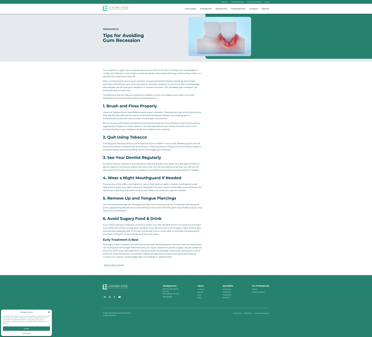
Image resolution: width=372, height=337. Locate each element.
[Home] (116, 9)
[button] (49, 312)
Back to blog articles (114, 265)
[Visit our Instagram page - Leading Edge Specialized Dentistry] (110, 297)
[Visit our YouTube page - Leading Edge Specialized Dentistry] (119, 297)
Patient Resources (237, 2)
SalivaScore (226, 297)
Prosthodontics (238, 8)
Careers (254, 289)
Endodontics (206, 8)
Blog (199, 297)
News (199, 295)
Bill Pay (224, 2)
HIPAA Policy (248, 313)
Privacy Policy (26, 333)
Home (267, 2)
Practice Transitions (254, 2)
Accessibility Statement (261, 313)
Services (200, 292)
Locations (253, 8)
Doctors (265, 8)
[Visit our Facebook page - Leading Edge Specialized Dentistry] (115, 297)
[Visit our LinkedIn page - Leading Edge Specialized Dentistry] (105, 297)
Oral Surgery (190, 8)
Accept (26, 329)
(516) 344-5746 (167, 297)
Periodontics (221, 8)
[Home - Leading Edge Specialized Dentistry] (133, 287)
